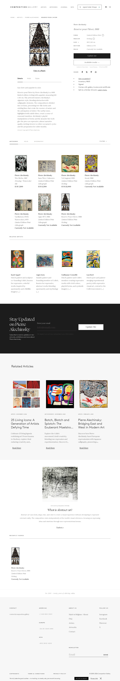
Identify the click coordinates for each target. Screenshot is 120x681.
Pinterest (103, 623)
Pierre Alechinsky (32, 17)
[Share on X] (87, 72)
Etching (89, 39)
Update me (92, 56)
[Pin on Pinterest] (91, 72)
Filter (102, 141)
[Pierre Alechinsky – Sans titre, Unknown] (47, 163)
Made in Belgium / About (78, 614)
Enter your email (43, 323)
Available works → (92, 62)
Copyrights (14, 673)
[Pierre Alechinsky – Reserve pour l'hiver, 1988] (70, 202)
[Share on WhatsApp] (96, 72)
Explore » (60, 527)
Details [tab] (20, 78)
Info (72, 7)
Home (13, 17)
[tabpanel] (37, 109)
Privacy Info (94, 678)
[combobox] (90, 7)
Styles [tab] (37, 78)
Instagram (103, 614)
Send (105, 655)
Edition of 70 (91, 46)
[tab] (14, 142)
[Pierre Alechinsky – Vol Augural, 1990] (70, 163)
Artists (43, 7)
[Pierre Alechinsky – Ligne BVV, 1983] (47, 202)
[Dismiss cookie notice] (101, 678)
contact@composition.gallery (19, 614)
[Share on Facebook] (82, 72)
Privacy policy (59, 673)
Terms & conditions (36, 673)
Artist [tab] (29, 78)
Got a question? (84, 79)
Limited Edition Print (94, 35)
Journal (64, 7)
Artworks (54, 7)
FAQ (70, 619)
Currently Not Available (94, 49)
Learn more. (102, 90)
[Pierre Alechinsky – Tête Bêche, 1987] (23, 163)
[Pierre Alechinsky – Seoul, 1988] (93, 163)
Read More (16, 448)
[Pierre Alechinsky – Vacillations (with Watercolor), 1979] (23, 202)
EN (106, 7)
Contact (72, 631)
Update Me (91, 327)
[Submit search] (99, 7)
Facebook (103, 619)
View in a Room (39, 71)
